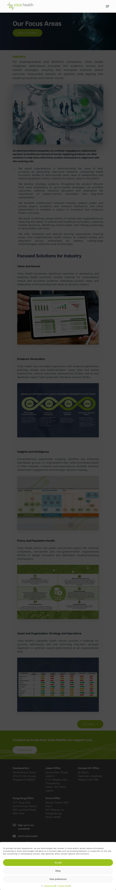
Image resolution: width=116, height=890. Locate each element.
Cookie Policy (50, 886)
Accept (58, 862)
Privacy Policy (64, 886)
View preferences (58, 879)
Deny (58, 871)
